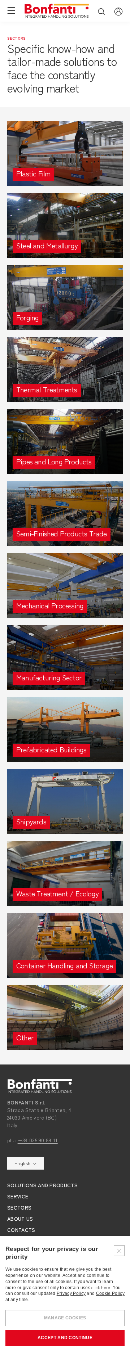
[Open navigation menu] (11, 9)
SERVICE (17, 1196)
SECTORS (19, 1207)
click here (100, 1287)
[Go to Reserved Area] (118, 10)
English (22, 1163)
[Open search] (101, 11)
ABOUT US (20, 1218)
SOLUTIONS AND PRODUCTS (42, 1185)
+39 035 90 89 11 (38, 1140)
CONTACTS (21, 1230)
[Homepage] (56, 11)
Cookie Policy (110, 1293)
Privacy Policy (71, 1293)
